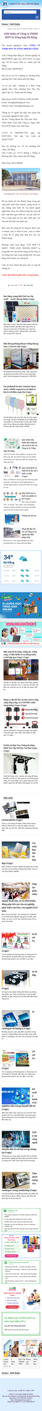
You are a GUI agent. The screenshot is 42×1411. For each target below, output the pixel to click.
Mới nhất (8, 798)
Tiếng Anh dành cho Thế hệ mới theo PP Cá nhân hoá (35, 1361)
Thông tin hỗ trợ (29, 516)
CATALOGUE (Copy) (12, 820)
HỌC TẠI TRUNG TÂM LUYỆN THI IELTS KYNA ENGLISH (22, 1361)
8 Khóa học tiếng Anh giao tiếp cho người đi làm (13, 1361)
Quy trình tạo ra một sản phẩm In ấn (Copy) (29, 496)
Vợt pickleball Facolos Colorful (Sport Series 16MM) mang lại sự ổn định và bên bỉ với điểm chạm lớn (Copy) (20, 389)
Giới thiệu (15, 24)
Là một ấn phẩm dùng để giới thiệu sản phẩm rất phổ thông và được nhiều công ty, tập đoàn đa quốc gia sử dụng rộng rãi (20, 1196)
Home (5, 24)
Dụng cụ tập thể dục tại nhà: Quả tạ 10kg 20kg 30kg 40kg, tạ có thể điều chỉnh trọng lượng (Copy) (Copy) (21, 702)
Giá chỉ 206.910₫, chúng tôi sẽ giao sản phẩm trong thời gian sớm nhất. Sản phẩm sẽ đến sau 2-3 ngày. (20, 733)
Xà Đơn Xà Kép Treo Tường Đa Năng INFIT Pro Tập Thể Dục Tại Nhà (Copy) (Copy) (20, 748)
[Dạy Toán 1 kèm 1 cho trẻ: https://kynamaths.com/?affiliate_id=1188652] (21, 1231)
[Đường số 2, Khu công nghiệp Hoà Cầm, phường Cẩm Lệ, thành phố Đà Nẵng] (12, 533)
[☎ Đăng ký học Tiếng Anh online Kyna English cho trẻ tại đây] (21, 618)
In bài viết (29, 285)
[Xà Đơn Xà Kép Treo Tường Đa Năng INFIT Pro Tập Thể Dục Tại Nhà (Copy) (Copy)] (21, 763)
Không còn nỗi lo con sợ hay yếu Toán (28, 1361)
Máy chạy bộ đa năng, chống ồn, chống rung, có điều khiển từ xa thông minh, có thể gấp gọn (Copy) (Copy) (20, 654)
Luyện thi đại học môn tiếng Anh (6, 1361)
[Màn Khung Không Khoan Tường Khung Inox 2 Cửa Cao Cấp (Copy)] (21, 358)
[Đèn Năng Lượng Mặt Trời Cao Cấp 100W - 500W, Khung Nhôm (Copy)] (21, 311)
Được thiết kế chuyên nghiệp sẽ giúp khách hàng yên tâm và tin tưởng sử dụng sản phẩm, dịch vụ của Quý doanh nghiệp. (20, 869)
